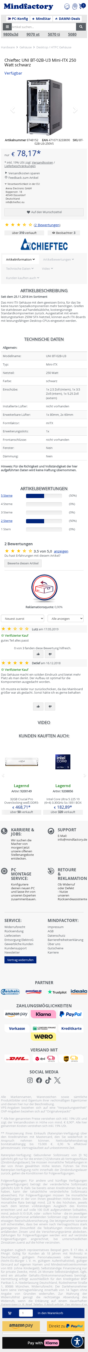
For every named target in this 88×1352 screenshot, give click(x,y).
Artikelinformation (19, 259)
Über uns (54, 944)
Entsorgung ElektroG (18, 940)
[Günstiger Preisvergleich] (33, 991)
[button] (7, 27)
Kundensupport (15, 948)
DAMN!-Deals (69, 19)
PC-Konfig (19, 19)
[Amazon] (17, 1014)
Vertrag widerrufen (20, 960)
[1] (21, 1326)
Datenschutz (56, 935)
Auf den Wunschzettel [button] (46, 212)
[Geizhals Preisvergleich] (10, 991)
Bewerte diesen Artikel (23, 563)
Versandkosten (42, 162)
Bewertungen (47, 225)
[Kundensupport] (67, 5)
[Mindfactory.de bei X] (57, 1080)
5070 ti (54, 34)
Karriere (53, 952)
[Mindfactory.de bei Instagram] (30, 1080)
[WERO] (44, 1036)
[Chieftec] (44, 244)
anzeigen (61, 551)
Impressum (56, 927)
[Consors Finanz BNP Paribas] (44, 1028)
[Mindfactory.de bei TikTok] (48, 1080)
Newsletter (12, 952)
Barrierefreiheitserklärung (65, 940)
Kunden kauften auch (21, 278)
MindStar (43, 19)
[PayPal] (71, 1014)
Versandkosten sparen (24, 173)
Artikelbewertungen (57, 259)
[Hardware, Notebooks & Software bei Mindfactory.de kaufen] (28, 7)
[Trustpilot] (57, 991)
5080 (72, 34)
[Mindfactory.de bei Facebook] (39, 1080)
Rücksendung (13, 931)
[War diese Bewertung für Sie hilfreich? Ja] (38, 654)
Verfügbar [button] (13, 73)
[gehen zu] (1, 476)
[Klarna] (44, 1014)
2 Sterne (6, 521)
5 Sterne (6, 495)
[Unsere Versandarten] (44, 1058)
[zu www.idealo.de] (79, 992)
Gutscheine (55, 948)
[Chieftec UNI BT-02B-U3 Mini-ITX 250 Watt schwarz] (44, 107)
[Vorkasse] (17, 1028)
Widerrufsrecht (14, 927)
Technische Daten (18, 268)
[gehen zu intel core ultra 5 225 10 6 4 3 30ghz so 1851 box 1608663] (63, 779)
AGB (51, 931)
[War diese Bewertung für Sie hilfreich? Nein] (50, 654)
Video (46, 268)
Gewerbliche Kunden (18, 944)
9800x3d (10, 34)
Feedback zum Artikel (23, 178)
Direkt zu (57, 1326)
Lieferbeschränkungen (20, 166)
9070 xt (33, 34)
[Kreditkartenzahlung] (71, 1028)
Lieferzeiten (12, 935)
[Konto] (75, 5)
